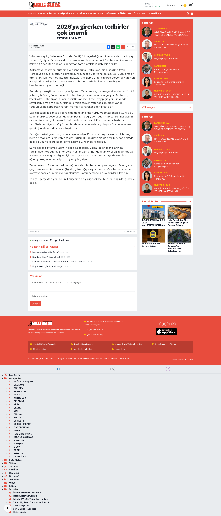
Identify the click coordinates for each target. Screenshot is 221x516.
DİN (15, 411)
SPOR (101, 14)
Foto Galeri (15, 460)
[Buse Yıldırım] (147, 81)
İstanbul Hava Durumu (83, 344)
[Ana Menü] (191, 14)
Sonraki (129, 232)
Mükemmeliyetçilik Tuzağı (46, 252)
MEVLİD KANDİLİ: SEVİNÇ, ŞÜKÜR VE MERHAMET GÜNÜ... (171, 95)
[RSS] (173, 324)
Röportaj (14, 473)
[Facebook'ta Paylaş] (108, 47)
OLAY (16, 447)
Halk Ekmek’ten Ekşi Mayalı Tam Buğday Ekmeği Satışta (178, 222)
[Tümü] (190, 23)
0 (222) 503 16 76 (95, 330)
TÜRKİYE (18, 453)
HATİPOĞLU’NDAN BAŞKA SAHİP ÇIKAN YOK (171, 46)
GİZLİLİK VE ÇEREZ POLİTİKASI (41, 359)
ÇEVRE (17, 408)
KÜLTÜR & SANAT (137, 14)
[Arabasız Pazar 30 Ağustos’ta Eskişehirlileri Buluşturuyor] (179, 235)
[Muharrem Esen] (147, 94)
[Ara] (188, 14)
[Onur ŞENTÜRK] (147, 57)
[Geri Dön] (8, 508)
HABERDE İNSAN (47, 14)
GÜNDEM (111, 14)
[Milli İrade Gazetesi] (44, 5)
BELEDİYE (19, 401)
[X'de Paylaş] (113, 47)
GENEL (17, 430)
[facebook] (57, 369)
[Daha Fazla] (123, 47)
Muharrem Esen (162, 91)
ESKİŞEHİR (19, 421)
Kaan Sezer (160, 66)
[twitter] (112, 369)
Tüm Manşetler (39, 349)
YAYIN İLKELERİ (110, 359)
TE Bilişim (189, 360)
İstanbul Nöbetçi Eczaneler (45, 344)
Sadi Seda (159, 41)
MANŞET (18, 444)
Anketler (14, 480)
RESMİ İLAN (155, 14)
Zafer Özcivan (162, 29)
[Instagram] (169, 324)
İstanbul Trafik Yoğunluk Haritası (128, 344)
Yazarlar (13, 466)
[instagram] (168, 369)
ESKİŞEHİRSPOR (66, 14)
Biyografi (14, 476)
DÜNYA (17, 414)
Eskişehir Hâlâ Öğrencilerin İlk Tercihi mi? (169, 83)
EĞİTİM (122, 14)
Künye (12, 483)
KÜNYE (69, 359)
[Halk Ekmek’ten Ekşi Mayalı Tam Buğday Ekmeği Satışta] (179, 212)
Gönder (36, 304)
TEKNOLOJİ (19, 391)
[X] (164, 324)
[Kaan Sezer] (147, 69)
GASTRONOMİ (21, 427)
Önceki (35, 232)
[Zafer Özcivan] (147, 32)
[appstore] (166, 331)
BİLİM (16, 404)
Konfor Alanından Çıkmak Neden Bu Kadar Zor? (57, 262)
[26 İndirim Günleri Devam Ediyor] (153, 235)
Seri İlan (13, 470)
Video (12, 463)
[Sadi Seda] (147, 44)
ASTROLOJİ (19, 398)
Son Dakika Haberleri (83, 349)
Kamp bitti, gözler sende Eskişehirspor (167, 70)
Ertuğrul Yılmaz (69, 38)
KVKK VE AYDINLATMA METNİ (88, 359)
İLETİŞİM (60, 359)
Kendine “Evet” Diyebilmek (46, 257)
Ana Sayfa (14, 375)
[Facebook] (159, 324)
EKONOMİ (18, 385)
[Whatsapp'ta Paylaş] (118, 47)
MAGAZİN (18, 440)
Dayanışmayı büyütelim (166, 58)
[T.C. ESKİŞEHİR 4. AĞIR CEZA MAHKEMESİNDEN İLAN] (153, 212)
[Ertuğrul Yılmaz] (39, 24)
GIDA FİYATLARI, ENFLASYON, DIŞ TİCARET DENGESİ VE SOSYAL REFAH (172, 33)
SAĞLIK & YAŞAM (86, 14)
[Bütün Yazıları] (134, 247)
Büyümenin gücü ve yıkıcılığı (47, 266)
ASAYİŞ (32, 14)
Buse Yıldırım (161, 78)
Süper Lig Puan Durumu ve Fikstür (31, 502)
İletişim (12, 486)
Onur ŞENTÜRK (162, 55)
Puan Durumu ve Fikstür (165, 344)
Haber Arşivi (120, 349)
